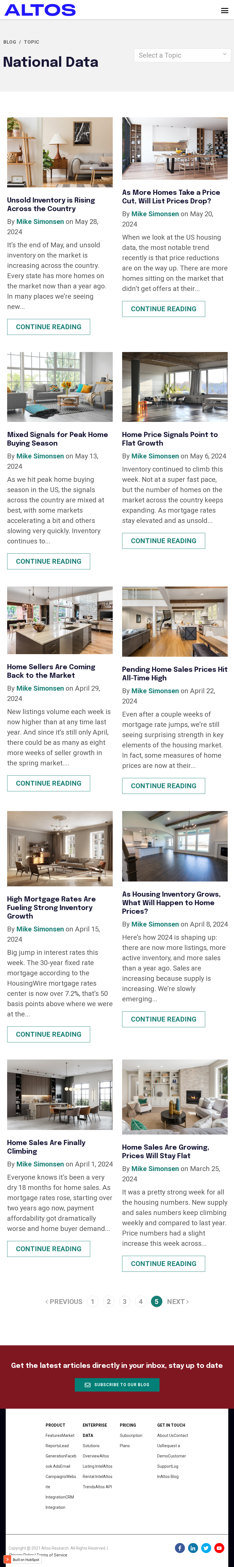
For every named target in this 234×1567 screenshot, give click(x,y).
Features (54, 1435)
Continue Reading (48, 327)
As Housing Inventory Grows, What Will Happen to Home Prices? (171, 903)
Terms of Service (52, 1555)
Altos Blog (169, 1476)
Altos (103, 1487)
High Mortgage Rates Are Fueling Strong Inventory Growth (51, 908)
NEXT (176, 1302)
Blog (9, 42)
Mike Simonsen (40, 222)
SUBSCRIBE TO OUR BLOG (121, 1384)
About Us (165, 1435)
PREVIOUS (65, 1302)
